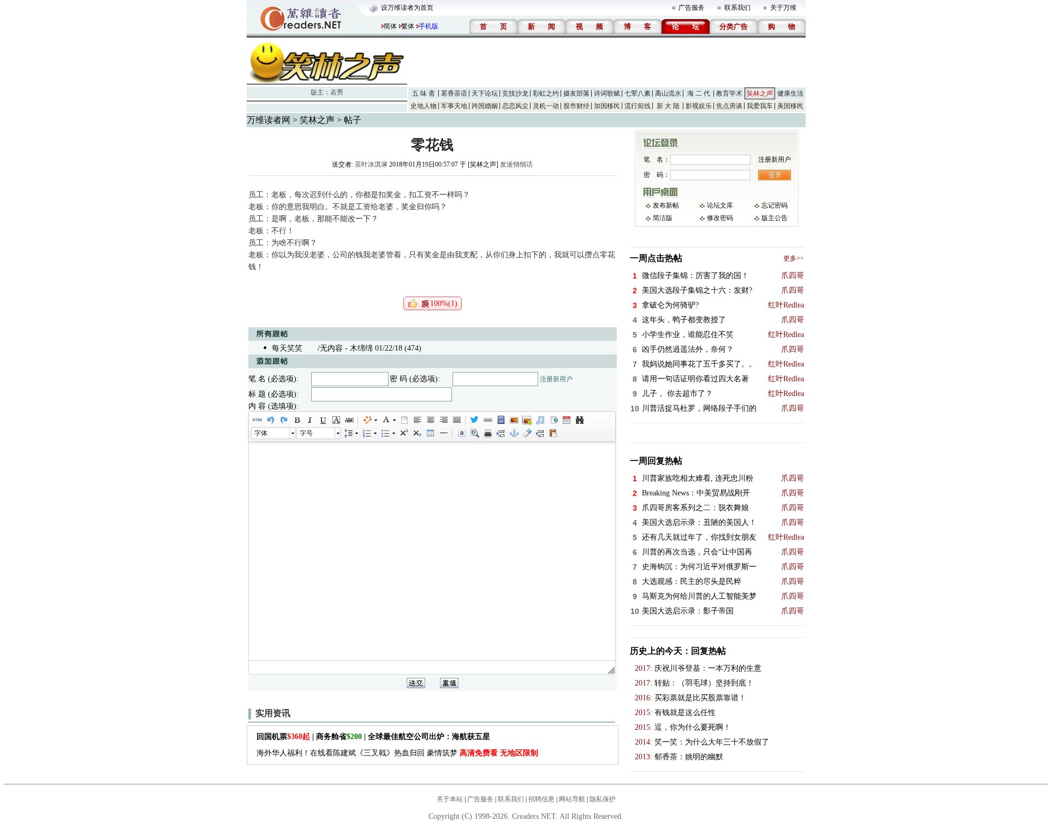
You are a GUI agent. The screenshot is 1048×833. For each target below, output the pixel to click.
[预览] (474, 433)
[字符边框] (335, 420)
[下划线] (322, 420)
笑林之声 (760, 93)
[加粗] (296, 420)
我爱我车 (760, 106)
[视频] (500, 420)
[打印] (487, 433)
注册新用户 (556, 379)
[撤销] (270, 420)
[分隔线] (443, 433)
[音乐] (539, 420)
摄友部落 (576, 93)
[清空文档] (403, 420)
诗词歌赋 (607, 93)
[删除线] (348, 420)
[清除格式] (526, 433)
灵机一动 (546, 106)
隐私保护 (603, 799)
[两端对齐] (456, 420)
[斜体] (309, 420)
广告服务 (691, 7)
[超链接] (487, 420)
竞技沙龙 (515, 93)
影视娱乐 (699, 106)
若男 (336, 92)
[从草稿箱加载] (552, 433)
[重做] (283, 420)
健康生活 (790, 93)
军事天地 (454, 106)
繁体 (407, 26)
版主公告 (774, 218)
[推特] (474, 420)
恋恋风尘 (515, 106)
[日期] (566, 420)
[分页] (500, 433)
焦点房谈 (729, 106)
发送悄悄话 (516, 164)
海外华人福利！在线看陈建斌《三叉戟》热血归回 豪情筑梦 (397, 753)
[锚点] (513, 433)
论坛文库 (720, 205)
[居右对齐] (443, 420)
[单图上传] (513, 420)
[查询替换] (579, 420)
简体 (390, 26)
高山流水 (668, 93)
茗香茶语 (454, 93)
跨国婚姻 (485, 106)
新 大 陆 (668, 106)
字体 (260, 433)
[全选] (461, 433)
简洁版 (662, 218)
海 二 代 (698, 93)
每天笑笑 (287, 348)
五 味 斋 (423, 93)
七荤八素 (637, 93)
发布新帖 (666, 205)
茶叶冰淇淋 (371, 164)
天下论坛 (485, 93)
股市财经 (576, 106)
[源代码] (257, 420)
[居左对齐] (417, 420)
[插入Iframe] (552, 420)
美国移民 (790, 106)
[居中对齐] (430, 420)
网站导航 (572, 799)
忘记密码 (774, 205)
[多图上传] (526, 420)
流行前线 (637, 106)
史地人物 (423, 106)
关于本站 (450, 799)
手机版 (428, 26)
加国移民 (607, 106)
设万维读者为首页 (407, 7)
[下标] (416, 433)
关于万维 (783, 7)
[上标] (403, 433)
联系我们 (737, 7)
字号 (306, 433)
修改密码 (720, 218)
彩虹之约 (546, 93)
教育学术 (729, 93)
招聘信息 (541, 799)
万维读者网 (268, 120)
